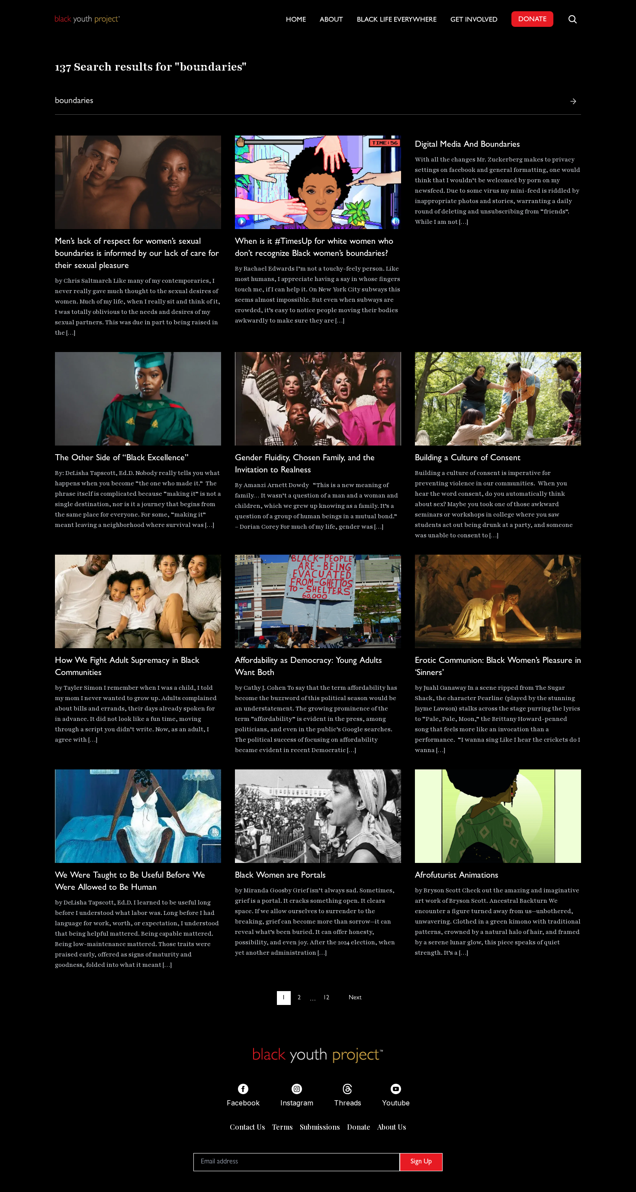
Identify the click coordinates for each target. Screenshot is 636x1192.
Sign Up (421, 1162)
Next (355, 998)
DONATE (532, 19)
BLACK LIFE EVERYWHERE (397, 20)
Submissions (320, 1126)
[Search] (573, 101)
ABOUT (331, 20)
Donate (358, 1126)
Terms (282, 1126)
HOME (296, 20)
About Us (391, 1126)
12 (326, 998)
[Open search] (572, 19)
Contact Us (247, 1126)
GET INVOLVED (474, 20)
